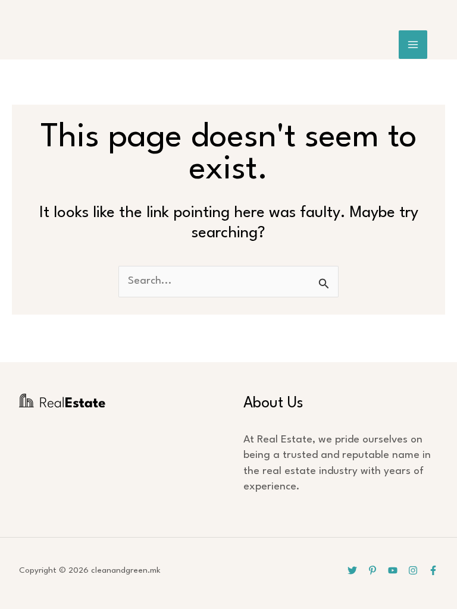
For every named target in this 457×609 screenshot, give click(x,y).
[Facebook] (433, 570)
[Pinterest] (372, 570)
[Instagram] (413, 570)
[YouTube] (392, 570)
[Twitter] (352, 570)
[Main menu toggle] (413, 44)
